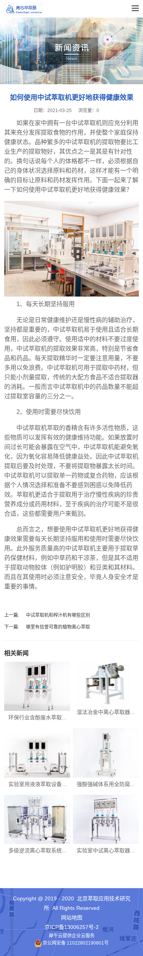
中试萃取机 (56, 189)
